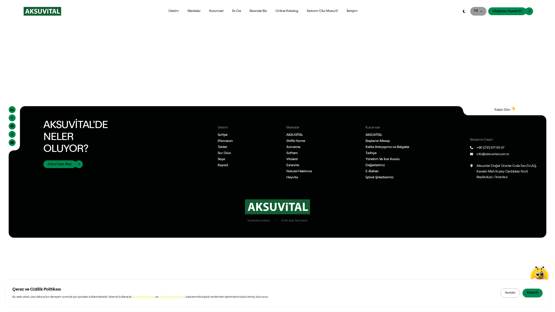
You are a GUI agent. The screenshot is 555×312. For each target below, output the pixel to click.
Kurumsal (216, 11)
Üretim (173, 11)
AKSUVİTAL (294, 135)
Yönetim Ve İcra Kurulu (382, 159)
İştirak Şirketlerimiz (379, 177)
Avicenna (293, 147)
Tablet (222, 147)
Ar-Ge (236, 11)
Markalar (194, 11)
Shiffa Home (295, 141)
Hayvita (292, 177)
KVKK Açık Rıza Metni (172, 297)
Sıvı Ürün (224, 153)
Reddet (510, 292)
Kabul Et (532, 292)
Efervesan (225, 141)
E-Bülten (372, 171)
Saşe (221, 159)
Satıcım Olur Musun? (322, 11)
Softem (292, 153)
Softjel (222, 135)
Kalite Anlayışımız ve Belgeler (387, 147)
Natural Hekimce (299, 171)
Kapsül (223, 165)
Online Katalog (287, 11)
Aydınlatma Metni (143, 297)
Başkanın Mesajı (378, 141)
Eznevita (292, 165)
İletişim (352, 11)
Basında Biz (258, 11)
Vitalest (292, 159)
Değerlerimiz (375, 165)
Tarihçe (371, 153)
